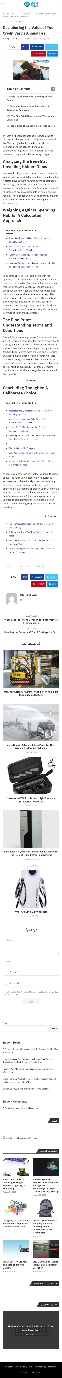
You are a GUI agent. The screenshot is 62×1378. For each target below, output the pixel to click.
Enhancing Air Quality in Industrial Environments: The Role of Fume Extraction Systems (31, 853)
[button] (5, 1330)
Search (6, 1023)
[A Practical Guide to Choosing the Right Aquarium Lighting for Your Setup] (16, 1167)
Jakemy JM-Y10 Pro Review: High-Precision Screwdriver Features (31, 800)
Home (24, 1372)
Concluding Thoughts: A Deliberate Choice (33, 125)
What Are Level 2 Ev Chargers (22, 448)
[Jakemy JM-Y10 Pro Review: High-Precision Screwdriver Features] (31, 775)
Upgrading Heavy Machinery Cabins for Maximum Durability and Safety (31, 693)
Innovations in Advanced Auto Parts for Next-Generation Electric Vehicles (31, 746)
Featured (26, 13)
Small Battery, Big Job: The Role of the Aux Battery (26, 1088)
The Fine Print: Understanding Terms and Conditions (30, 117)
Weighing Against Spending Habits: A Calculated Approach (28, 108)
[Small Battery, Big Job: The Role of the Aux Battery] (16, 1249)
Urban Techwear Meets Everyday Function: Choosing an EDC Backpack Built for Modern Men (30, 1081)
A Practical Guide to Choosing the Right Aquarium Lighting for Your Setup (14, 1184)
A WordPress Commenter (14, 1108)
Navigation (33, 1108)
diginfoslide (11, 38)
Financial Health (24, 566)
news (39, 566)
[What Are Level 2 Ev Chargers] (31, 889)
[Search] (59, 4)
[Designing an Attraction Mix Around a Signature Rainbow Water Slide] (16, 1208)
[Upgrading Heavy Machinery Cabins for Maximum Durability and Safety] (31, 669)
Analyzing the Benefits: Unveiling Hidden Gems (29, 98)
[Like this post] (26, 47)
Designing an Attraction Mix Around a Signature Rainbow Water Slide (15, 1223)
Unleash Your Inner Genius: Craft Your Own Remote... (31, 1328)
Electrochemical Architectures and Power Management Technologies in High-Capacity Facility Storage (27, 1061)
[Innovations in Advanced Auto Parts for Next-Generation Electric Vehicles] (31, 722)
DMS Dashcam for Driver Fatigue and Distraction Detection (45, 1264)
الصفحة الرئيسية (9, 13)
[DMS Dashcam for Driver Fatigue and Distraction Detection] (46, 1249)
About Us (36, 1372)
